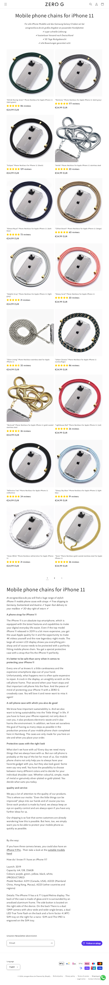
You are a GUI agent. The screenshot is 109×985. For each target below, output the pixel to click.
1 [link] (47, 578)
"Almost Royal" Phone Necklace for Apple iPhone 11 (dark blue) (29, 230)
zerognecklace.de (30, 976)
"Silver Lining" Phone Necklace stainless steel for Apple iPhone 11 (28, 361)
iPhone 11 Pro (14, 850)
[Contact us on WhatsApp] (103, 978)
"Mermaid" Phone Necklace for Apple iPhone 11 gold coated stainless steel (30, 426)
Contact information (95, 979)
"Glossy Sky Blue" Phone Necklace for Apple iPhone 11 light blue (78, 492)
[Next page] (62, 578)
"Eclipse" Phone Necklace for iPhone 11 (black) (25, 165)
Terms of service (83, 976)
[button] (6, 4)
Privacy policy (70, 976)
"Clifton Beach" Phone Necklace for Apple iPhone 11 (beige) (78, 229)
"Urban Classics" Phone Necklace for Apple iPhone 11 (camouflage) (76, 361)
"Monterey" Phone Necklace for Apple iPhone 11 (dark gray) (78, 100)
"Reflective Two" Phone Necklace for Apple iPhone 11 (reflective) (27, 492)
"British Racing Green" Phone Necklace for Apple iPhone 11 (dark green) (30, 101)
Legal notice (81, 979)
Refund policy (58, 976)
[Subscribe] (51, 943)
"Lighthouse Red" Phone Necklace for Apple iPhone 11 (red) (78, 425)
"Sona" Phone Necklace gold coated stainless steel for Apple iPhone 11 (78, 557)
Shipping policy (97, 976)
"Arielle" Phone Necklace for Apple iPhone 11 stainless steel (78, 165)
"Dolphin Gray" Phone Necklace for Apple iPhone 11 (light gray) (29, 295)
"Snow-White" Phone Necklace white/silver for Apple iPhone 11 (30, 557)
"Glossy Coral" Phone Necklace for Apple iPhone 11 (75, 294)
